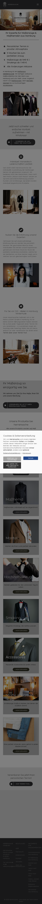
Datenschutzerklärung (11, 453)
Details (30, 458)
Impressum (27, 453)
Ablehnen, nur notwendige (12, 458)
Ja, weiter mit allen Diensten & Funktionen (12, 465)
